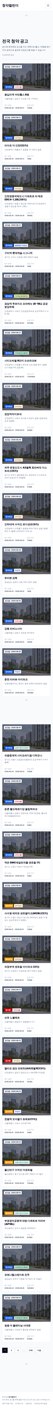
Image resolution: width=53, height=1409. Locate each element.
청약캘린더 (12, 1397)
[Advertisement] (26, 25)
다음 (39, 1350)
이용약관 (28, 1403)
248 (31, 1350)
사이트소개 (19, 1403)
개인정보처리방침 (40, 1403)
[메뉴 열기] (48, 5)
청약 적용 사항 (7, 1403)
